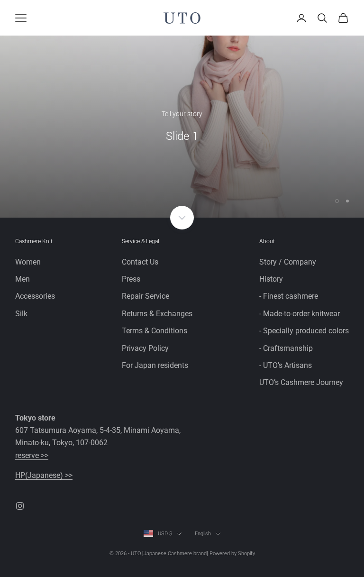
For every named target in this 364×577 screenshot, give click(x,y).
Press (131, 279)
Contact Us (140, 261)
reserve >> (31, 455)
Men (22, 279)
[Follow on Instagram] (20, 506)
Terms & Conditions (154, 330)
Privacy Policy (145, 348)
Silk (21, 313)
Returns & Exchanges (157, 313)
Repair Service (145, 296)
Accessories (35, 296)
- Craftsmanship (286, 348)
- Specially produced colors (304, 330)
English (203, 534)
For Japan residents (155, 365)
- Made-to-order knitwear (299, 313)
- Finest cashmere (288, 296)
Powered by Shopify (232, 553)
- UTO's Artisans (285, 365)
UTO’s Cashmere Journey (301, 382)
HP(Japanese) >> (44, 475)
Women (28, 261)
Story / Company (287, 261)
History (271, 279)
